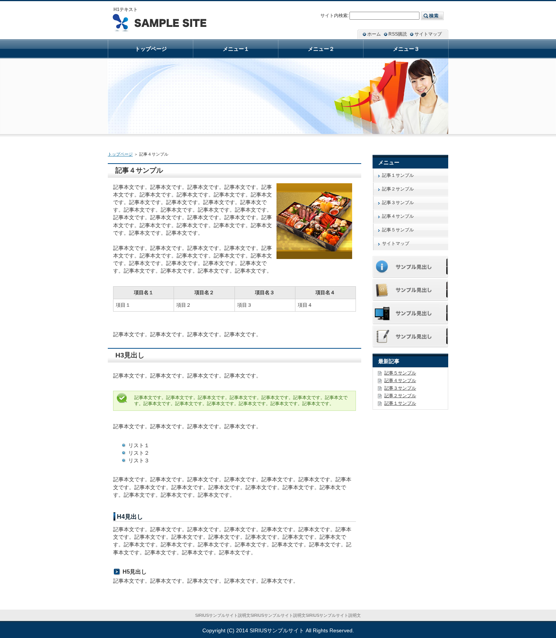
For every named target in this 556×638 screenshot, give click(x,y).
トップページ (120, 154)
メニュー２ (321, 49)
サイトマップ (395, 243)
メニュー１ (236, 49)
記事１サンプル (398, 175)
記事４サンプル (398, 216)
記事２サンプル (398, 189)
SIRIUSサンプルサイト (277, 630)
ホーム (374, 34)
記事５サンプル (398, 229)
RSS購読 (397, 34)
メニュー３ (406, 49)
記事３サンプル (398, 202)
